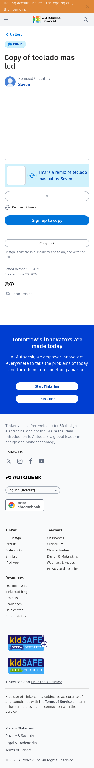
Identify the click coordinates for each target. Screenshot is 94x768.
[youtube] (41, 461)
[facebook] (30, 461)
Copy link (47, 243)
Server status (15, 616)
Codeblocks (13, 550)
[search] (85, 19)
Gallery (16, 34)
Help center (14, 610)
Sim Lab (11, 556)
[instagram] (19, 461)
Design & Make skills (62, 556)
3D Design (13, 538)
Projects (11, 598)
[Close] (87, 6)
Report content (22, 294)
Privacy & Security (19, 735)
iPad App (12, 562)
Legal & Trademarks (21, 742)
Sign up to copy (47, 220)
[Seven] (10, 81)
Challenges (13, 604)
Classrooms (55, 538)
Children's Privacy (46, 682)
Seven (24, 84)
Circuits (11, 544)
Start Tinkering (47, 386)
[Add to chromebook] (24, 504)
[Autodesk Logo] (23, 478)
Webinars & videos (61, 562)
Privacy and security (62, 568)
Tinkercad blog (16, 591)
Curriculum (55, 544)
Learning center (17, 585)
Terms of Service (58, 701)
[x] (8, 461)
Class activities (58, 550)
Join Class (47, 398)
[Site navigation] (6, 19)
